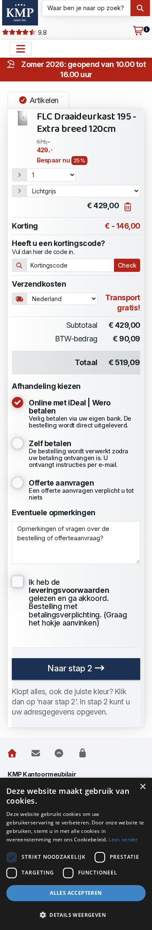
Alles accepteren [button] (76, 892)
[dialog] (76, 854)
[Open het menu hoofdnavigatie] (21, 49)
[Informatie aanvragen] (35, 753)
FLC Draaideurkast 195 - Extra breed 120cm (86, 123)
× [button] (142, 787)
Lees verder (123, 839)
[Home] (12, 753)
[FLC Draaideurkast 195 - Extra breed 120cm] (22, 118)
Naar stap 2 (70, 668)
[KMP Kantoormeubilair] (20, 12)
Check (127, 265)
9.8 (41, 32)
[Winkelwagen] (138, 31)
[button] (76, 915)
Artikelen (43, 100)
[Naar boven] (59, 753)
